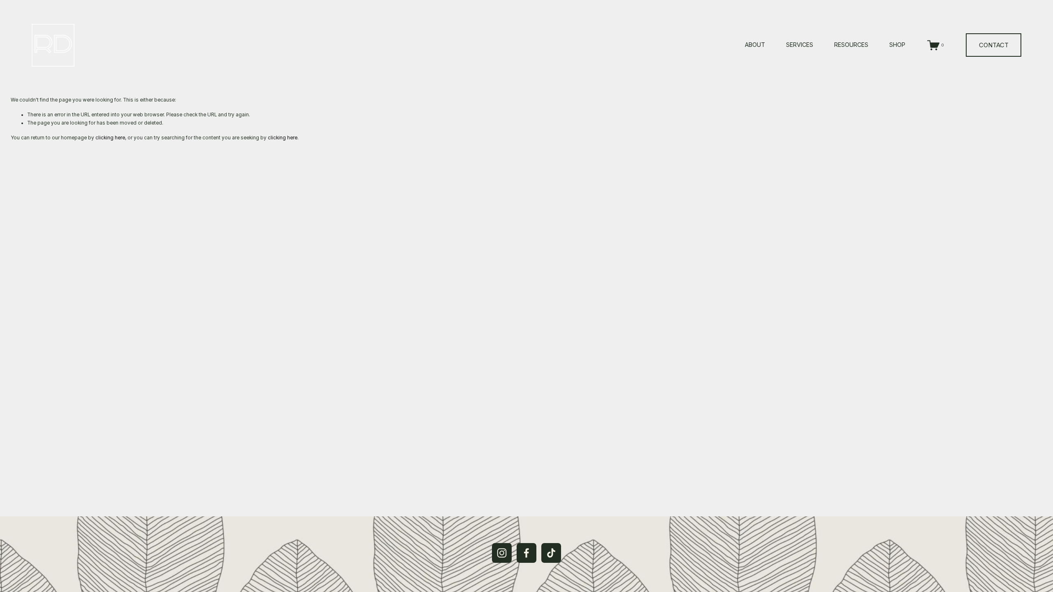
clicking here (110, 138)
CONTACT (994, 45)
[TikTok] (551, 553)
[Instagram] (502, 553)
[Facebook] (526, 553)
